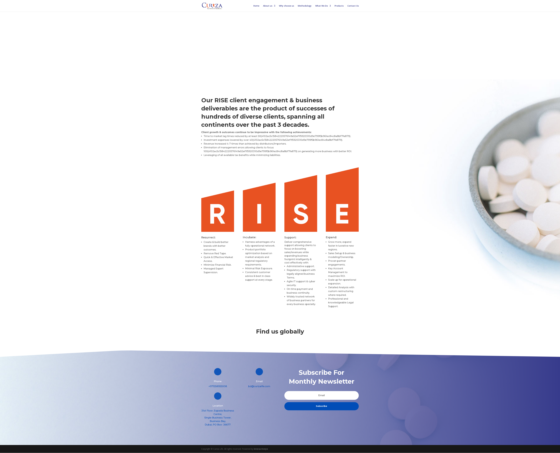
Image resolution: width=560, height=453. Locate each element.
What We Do (321, 6)
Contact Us (353, 6)
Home (256, 6)
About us (267, 6)
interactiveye (261, 448)
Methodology (305, 6)
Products (339, 6)
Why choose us (286, 6)
